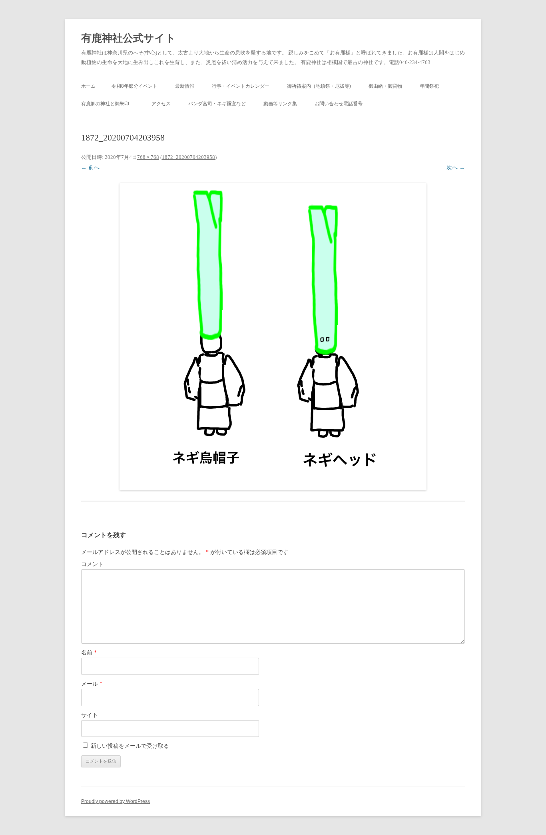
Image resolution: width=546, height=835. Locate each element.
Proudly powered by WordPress (115, 801)
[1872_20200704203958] (273, 336)
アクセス (161, 103)
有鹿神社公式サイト (128, 38)
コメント (92, 564)
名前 (89, 653)
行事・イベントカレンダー (240, 86)
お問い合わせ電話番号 (339, 103)
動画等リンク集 (280, 103)
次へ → (455, 168)
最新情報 (184, 86)
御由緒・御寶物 (385, 86)
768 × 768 (148, 157)
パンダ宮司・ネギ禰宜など (217, 103)
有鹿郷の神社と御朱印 (107, 103)
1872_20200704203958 (188, 157)
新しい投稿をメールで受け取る (130, 746)
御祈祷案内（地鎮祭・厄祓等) (319, 86)
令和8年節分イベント (134, 86)
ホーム (88, 86)
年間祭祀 (432, 86)
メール (91, 684)
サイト (89, 715)
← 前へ (90, 168)
